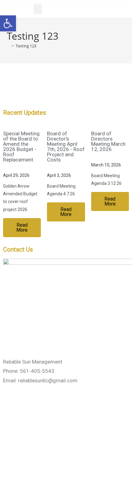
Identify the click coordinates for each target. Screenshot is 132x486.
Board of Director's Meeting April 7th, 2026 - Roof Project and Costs (66, 146)
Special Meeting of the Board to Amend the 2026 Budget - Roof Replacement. (21, 146)
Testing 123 (26, 46)
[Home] (8, 46)
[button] (37, 9)
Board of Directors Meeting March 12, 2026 (108, 141)
